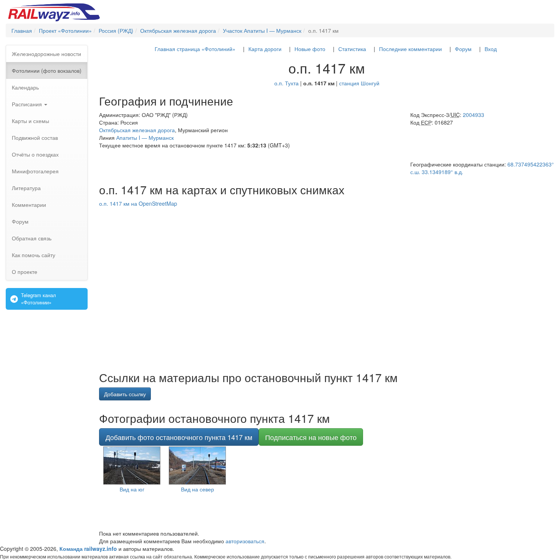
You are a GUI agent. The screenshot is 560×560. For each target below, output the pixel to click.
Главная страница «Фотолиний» (195, 49)
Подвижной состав (35, 137)
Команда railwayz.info (88, 548)
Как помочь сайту (33, 255)
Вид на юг (132, 489)
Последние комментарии (410, 49)
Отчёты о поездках (35, 154)
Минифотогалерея (35, 171)
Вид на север (197, 489)
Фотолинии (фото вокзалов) (47, 70)
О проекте (24, 271)
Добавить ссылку (125, 394)
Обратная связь (31, 238)
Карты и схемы (30, 121)
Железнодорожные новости (46, 54)
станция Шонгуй (359, 83)
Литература (26, 188)
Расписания (27, 104)
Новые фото (309, 49)
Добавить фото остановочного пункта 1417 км (179, 437)
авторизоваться (245, 541)
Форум (20, 221)
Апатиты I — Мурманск (145, 137)
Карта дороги (265, 49)
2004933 (473, 114)
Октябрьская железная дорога (137, 130)
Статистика (352, 49)
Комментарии (29, 204)
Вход (491, 49)
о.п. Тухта (286, 83)
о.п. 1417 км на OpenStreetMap (138, 203)
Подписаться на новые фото (311, 437)
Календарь (25, 87)
